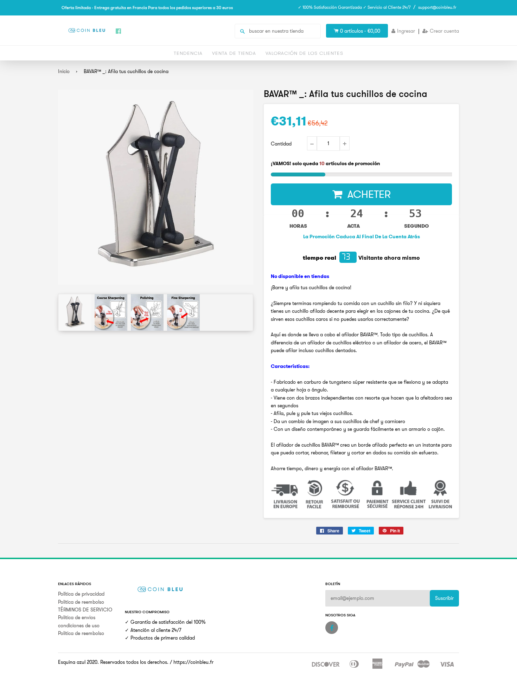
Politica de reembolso (81, 602)
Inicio (64, 71)
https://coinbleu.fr (193, 662)
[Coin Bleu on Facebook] (331, 627)
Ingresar (406, 31)
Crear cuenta (444, 31)
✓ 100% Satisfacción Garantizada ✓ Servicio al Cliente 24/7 (354, 7)
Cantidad (281, 144)
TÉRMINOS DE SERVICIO (85, 610)
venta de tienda (234, 53)
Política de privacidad (81, 594)
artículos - (360, 31)
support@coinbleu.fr (437, 7)
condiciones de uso (79, 625)
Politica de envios (76, 617)
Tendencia (188, 53)
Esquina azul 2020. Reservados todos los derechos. (113, 662)
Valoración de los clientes (304, 53)
